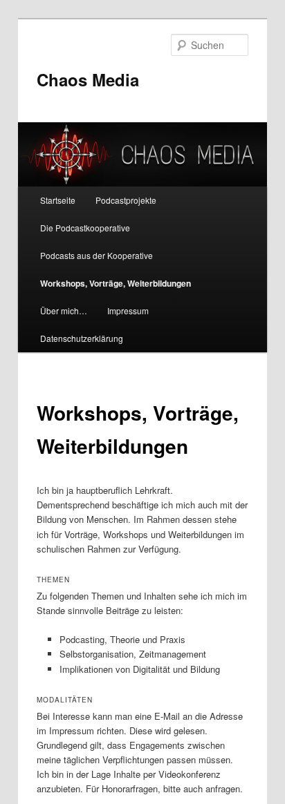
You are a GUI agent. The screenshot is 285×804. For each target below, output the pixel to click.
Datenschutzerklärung (81, 338)
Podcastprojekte (125, 200)
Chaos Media (88, 79)
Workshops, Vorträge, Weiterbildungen (115, 283)
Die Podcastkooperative (85, 227)
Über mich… (63, 310)
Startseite (57, 200)
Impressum (128, 310)
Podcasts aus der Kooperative (96, 255)
